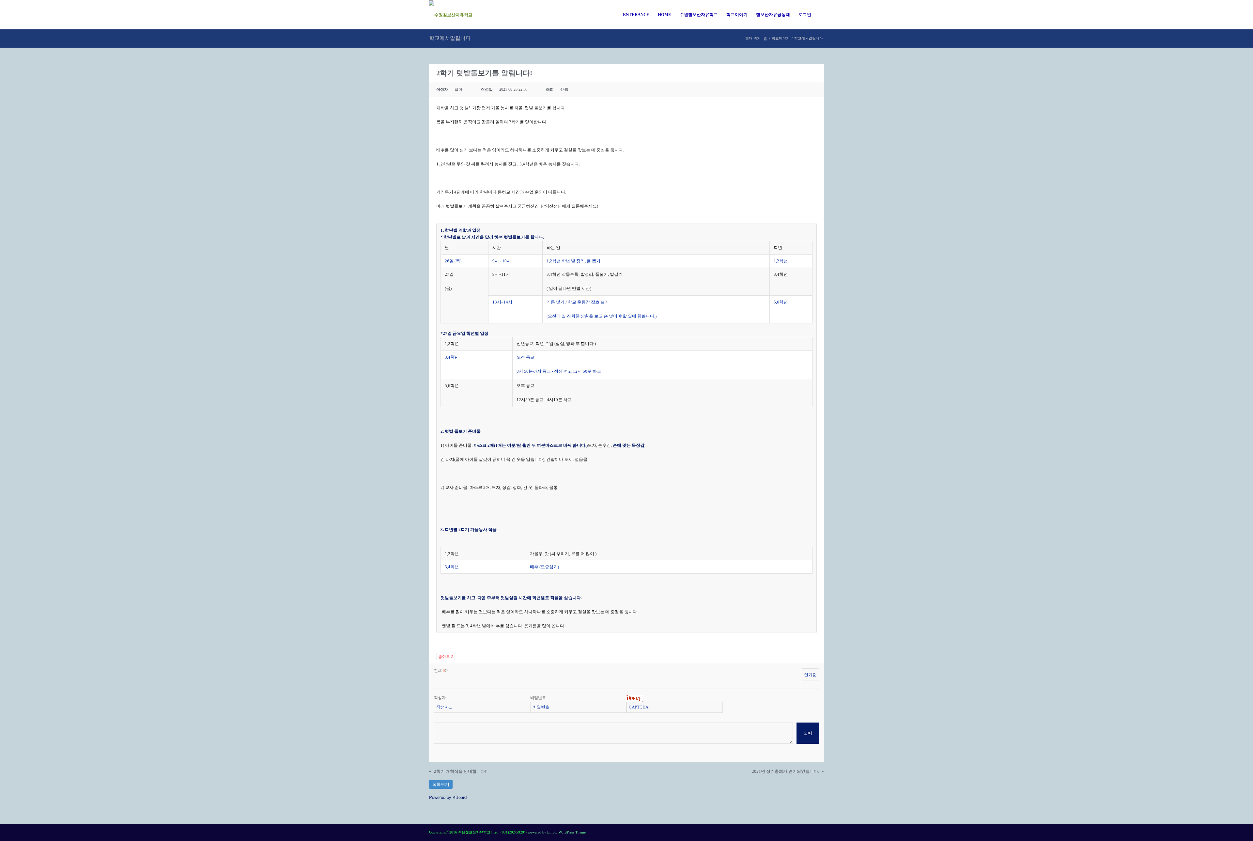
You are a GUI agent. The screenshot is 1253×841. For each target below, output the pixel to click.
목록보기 (440, 784)
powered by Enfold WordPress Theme (557, 832)
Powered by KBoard (448, 797)
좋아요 (445, 656)
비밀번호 (538, 697)
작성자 (440, 697)
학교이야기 (781, 38)
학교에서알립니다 (450, 38)
